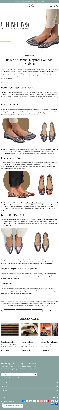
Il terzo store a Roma (48, 342)
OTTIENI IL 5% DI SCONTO (11, 405)
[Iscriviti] (35, 374)
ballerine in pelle (9, 311)
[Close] (21, 405)
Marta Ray (8, 401)
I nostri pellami (27, 342)
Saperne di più (5, 350)
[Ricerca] (51, 6)
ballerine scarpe (37, 311)
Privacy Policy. (21, 377)
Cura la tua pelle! (7, 342)
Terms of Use (13, 377)
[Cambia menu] (1, 6)
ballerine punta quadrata (23, 311)
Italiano (3, 397)
